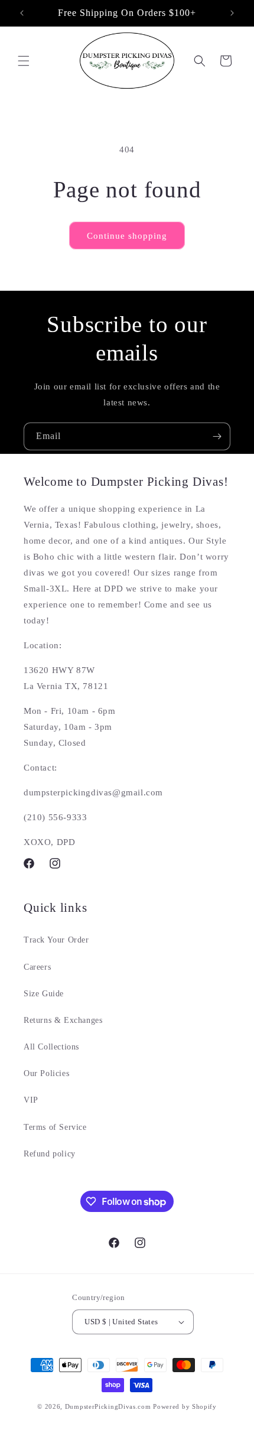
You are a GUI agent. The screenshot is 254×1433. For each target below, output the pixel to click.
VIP (31, 1100)
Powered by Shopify (185, 1406)
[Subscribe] (217, 436)
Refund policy (50, 1153)
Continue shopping (127, 236)
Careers (37, 967)
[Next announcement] (232, 13)
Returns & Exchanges (63, 1020)
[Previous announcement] (22, 13)
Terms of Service (55, 1127)
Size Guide (44, 993)
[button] (24, 61)
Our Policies (46, 1073)
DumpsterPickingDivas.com (108, 1406)
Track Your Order (56, 939)
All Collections (51, 1046)
